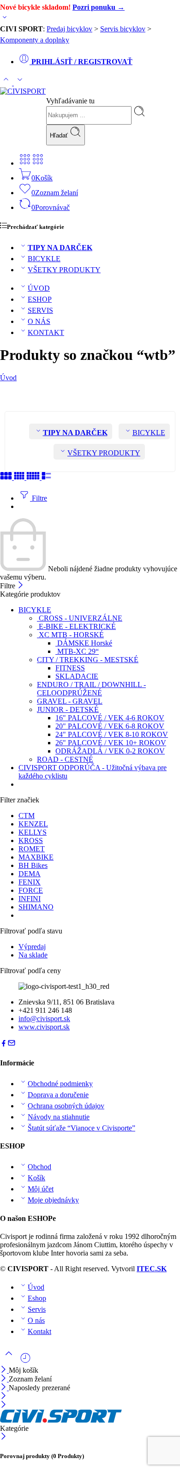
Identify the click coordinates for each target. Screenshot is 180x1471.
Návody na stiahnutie (59, 1117)
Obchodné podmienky (60, 1084)
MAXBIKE (36, 857)
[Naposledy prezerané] (25, 1361)
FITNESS (70, 668)
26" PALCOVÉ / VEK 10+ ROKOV (110, 743)
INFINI (29, 899)
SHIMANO (36, 907)
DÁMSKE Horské (83, 643)
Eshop (37, 1298)
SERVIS (40, 310)
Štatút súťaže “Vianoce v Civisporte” (81, 1128)
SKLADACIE (76, 676)
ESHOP (40, 299)
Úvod (8, 378)
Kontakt (39, 1331)
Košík (36, 1178)
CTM (26, 815)
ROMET (31, 849)
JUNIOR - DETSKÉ (68, 709)
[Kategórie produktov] (24, 163)
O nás (36, 1320)
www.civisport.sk (44, 1027)
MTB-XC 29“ (77, 651)
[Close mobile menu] (3, 1405)
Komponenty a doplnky (34, 40)
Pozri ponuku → (98, 7)
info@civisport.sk (44, 1019)
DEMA (29, 874)
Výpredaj (32, 947)
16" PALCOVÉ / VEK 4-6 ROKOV (109, 718)
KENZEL (33, 824)
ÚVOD (39, 288)
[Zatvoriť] (20, 586)
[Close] (4, 1388)
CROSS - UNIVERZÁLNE (79, 618)
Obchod (39, 1167)
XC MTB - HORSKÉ (70, 635)
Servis (37, 1309)
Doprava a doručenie (58, 1095)
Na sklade (33, 955)
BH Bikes (33, 865)
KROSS (30, 840)
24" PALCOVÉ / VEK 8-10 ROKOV (111, 734)
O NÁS (39, 321)
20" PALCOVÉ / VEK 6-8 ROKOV (109, 726)
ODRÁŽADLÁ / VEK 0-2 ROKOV (110, 751)
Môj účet (41, 1189)
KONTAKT (46, 332)
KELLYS (32, 832)
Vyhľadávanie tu (70, 101)
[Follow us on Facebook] (3, 1044)
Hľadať (60, 135)
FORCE (30, 890)
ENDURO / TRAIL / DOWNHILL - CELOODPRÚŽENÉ (91, 689)
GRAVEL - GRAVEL (69, 701)
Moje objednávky (53, 1200)
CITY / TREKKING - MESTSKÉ (87, 660)
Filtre (38, 498)
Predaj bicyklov (69, 29)
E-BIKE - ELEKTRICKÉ (76, 626)
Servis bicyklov (122, 29)
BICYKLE (44, 259)
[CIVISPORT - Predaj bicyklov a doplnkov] (23, 91)
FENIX (29, 882)
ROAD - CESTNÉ (65, 759)
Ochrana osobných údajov (66, 1106)
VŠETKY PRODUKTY (64, 270)
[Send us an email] (11, 1044)
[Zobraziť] (4, 19)
